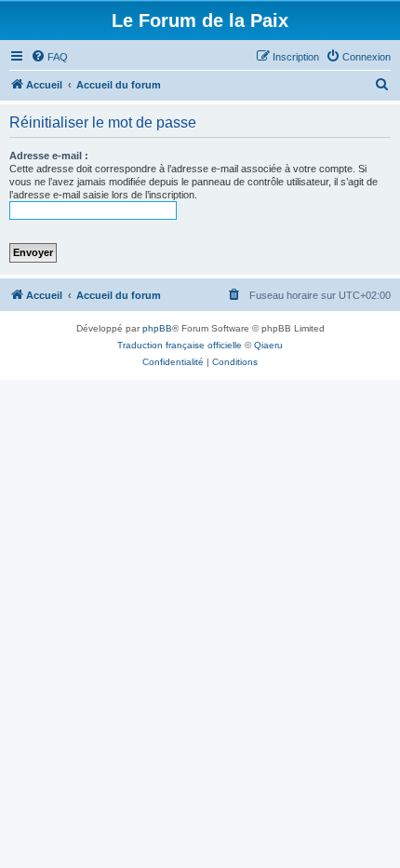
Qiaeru (268, 345)
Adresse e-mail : (48, 155)
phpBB (157, 328)
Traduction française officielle (179, 345)
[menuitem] (49, 57)
